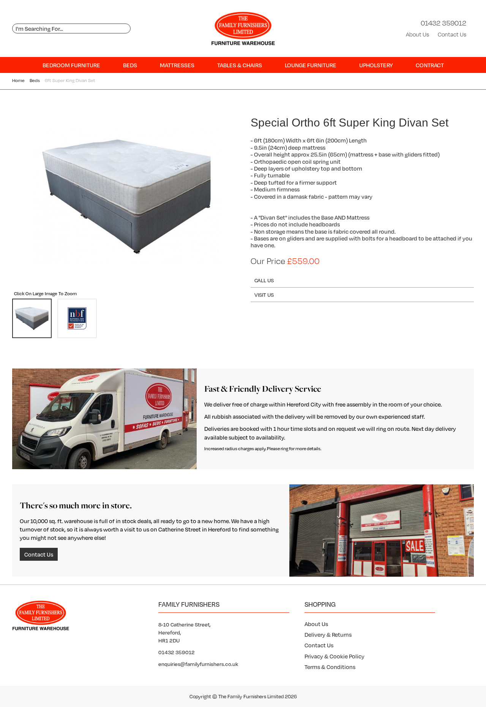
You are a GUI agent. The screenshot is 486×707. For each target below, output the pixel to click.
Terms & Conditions (330, 666)
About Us (417, 34)
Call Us (264, 280)
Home (18, 80)
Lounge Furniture (310, 65)
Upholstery (376, 65)
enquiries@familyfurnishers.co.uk (198, 664)
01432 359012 (443, 23)
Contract (430, 65)
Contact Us (452, 34)
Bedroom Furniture (71, 65)
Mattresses (177, 65)
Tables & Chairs (239, 65)
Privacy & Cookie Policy (334, 656)
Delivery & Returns (328, 634)
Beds (130, 65)
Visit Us (264, 294)
